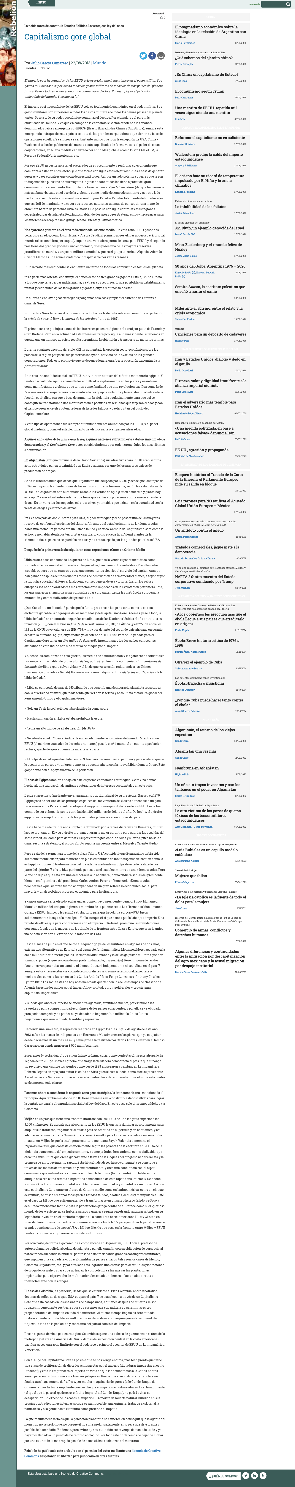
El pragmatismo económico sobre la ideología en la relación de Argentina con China (210, 31)
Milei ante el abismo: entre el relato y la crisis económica (209, 310)
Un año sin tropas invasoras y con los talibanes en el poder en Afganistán (207, 787)
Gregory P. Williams (186, 165)
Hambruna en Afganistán (197, 768)
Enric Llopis (182, 630)
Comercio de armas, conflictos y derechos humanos (203, 932)
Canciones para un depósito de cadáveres (210, 334)
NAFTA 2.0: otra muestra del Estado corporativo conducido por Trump (205, 579)
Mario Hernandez (185, 42)
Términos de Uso (116, 1473)
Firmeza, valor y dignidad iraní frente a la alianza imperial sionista (210, 383)
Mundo (99, 62)
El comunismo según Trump (199, 91)
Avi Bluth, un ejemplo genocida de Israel (209, 227)
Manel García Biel (185, 234)
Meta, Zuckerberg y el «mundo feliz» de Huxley (208, 247)
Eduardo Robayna (185, 191)
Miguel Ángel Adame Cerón (190, 651)
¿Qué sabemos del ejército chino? (204, 57)
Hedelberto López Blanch (189, 413)
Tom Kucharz (182, 587)
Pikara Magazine (184, 882)
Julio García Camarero (49, 63)
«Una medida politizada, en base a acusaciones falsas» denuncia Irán (205, 430)
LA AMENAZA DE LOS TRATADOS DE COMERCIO (211, 464)
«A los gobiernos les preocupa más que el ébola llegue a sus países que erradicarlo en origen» (210, 619)
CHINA (210, 17)
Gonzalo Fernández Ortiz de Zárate (195, 558)
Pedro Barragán (184, 64)
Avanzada (254, 4)
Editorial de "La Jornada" (189, 456)
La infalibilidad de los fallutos (200, 206)
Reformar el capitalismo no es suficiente (210, 137)
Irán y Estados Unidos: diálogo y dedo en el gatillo (210, 361)
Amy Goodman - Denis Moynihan (194, 826)
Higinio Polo (182, 340)
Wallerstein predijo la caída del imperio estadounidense (209, 157)
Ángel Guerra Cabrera (187, 711)
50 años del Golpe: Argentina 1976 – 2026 (210, 266)
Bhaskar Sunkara (185, 144)
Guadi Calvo (182, 740)
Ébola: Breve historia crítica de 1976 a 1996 (207, 643)
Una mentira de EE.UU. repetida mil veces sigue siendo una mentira (206, 110)
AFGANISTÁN (210, 719)
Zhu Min (180, 119)
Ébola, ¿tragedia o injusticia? (199, 683)
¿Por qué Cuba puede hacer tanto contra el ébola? (209, 702)
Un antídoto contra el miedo (199, 530)
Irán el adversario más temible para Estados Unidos (205, 404)
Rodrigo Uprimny (185, 689)
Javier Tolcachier (185, 213)
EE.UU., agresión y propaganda (201, 449)
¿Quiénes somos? (223, 1476)
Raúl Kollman (182, 439)
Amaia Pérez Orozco (186, 536)
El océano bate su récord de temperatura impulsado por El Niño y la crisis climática (209, 180)
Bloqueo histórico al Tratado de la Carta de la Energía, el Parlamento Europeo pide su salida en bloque (209, 479)
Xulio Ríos (181, 80)
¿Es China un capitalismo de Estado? (206, 74)
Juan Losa (181, 908)
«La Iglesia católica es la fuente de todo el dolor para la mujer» (210, 899)
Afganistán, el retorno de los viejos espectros (205, 732)
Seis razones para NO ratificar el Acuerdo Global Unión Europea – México (210, 503)
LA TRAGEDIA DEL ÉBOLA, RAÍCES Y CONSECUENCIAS (211, 596)
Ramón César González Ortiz (191, 972)
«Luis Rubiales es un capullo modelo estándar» (206, 852)
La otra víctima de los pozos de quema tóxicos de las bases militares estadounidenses (208, 815)
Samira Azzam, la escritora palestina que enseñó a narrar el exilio (210, 289)
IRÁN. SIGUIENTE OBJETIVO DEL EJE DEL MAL (210, 349)
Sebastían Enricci (185, 319)
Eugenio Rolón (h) (185, 272)
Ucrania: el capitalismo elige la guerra (210, 127)
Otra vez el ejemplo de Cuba (198, 662)
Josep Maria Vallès (186, 255)
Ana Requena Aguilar (187, 860)
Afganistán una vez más (196, 751)
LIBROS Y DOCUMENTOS (211, 835)
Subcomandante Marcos (189, 668)
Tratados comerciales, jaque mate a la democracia (207, 549)
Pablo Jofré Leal (184, 370)
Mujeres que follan (191, 875)
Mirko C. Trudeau (185, 795)
